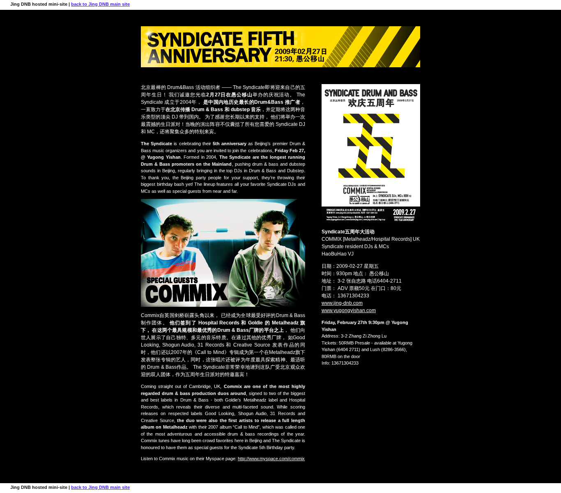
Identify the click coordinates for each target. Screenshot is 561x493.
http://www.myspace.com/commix (271, 458)
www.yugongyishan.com (349, 310)
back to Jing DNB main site (100, 4)
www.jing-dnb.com (342, 303)
